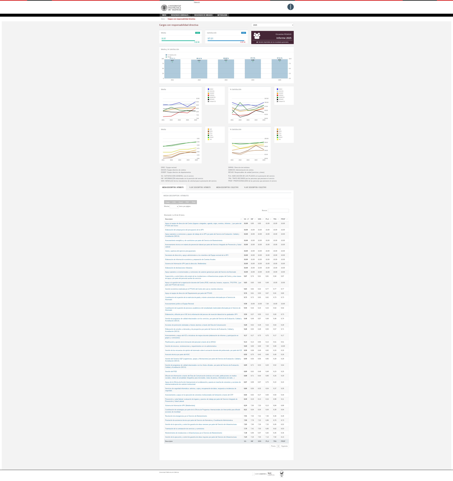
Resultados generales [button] (179, 15)
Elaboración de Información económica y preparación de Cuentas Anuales (190, 259)
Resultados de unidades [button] (203, 15)
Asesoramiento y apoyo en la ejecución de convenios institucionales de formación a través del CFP (199, 395)
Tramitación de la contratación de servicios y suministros (184, 429)
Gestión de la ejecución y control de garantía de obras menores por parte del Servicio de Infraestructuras (201, 424)
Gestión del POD (171, 371)
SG (245, 219)
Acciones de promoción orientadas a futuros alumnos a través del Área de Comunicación (195, 325)
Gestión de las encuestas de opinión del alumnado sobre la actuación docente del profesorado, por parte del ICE (203, 350)
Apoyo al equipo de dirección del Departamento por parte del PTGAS (188, 293)
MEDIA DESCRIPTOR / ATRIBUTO (173, 187)
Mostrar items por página (177, 206)
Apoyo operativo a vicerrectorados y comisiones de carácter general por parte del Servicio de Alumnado (200, 272)
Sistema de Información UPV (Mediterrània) (180, 405)
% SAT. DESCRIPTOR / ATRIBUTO (200, 187)
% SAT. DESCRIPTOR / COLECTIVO (255, 187)
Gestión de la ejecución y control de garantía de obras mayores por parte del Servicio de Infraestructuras (201, 437)
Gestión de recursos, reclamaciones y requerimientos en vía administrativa (190, 346)
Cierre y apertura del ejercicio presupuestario (180, 251)
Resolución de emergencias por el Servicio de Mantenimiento (186, 416)
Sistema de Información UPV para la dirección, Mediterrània (185, 263)
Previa (273, 446)
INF (252, 219)
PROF (283, 219)
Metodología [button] (222, 15)
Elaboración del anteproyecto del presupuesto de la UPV (184, 230)
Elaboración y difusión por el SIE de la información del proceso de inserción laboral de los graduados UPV (201, 314)
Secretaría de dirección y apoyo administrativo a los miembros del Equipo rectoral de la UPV (197, 255)
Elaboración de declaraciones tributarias (178, 268)
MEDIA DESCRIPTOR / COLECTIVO (227, 187)
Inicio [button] (164, 15)
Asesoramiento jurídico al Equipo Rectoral (179, 304)
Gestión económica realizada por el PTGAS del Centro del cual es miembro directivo (194, 289)
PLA (267, 219)
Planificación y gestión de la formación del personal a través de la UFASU (190, 342)
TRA (274, 219)
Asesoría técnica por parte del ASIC (177, 354)
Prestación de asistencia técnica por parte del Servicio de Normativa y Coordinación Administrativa (199, 420)
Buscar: (264, 210)
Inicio (163, 19)
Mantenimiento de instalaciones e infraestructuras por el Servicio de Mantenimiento (193, 433)
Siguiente (284, 446)
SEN (259, 219)
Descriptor (169, 219)
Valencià (197, 2)
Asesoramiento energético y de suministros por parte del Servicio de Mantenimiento (193, 240)
